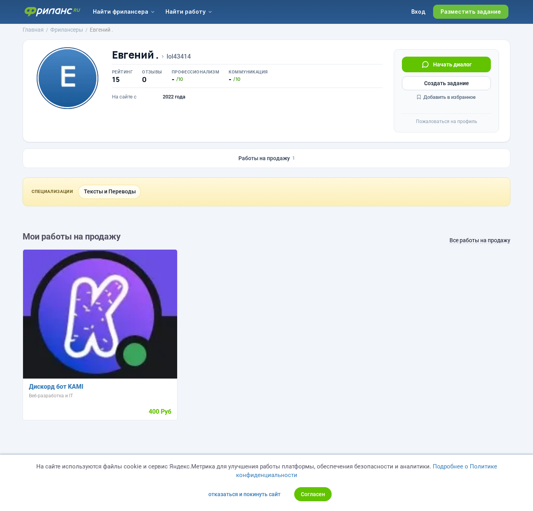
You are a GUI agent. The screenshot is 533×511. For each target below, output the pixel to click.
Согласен (313, 494)
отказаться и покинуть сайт (244, 494)
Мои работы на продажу (72, 236)
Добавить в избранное (449, 97)
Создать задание (446, 83)
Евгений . (135, 55)
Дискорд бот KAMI (56, 386)
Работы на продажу (266, 158)
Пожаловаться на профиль (446, 121)
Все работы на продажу (479, 240)
